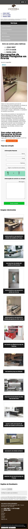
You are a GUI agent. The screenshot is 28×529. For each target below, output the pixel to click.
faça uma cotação (11, 140)
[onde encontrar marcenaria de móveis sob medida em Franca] (13, 224)
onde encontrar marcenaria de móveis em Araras (14, 291)
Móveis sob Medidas (6, 39)
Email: (23, 158)
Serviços (14, 23)
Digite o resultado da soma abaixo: (16, 167)
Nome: (23, 153)
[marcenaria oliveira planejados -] (14, 7)
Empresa (3, 513)
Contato (3, 517)
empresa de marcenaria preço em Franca (13, 477)
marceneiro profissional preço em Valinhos (13, 345)
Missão (3, 514)
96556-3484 (6, 16)
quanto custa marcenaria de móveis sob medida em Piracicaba (13, 424)
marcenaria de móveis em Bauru (14, 451)
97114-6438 (6, 15)
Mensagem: (22, 181)
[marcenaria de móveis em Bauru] (13, 439)
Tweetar (4, 65)
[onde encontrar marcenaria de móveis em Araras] (13, 279)
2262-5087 (6, 13)
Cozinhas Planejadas (6, 26)
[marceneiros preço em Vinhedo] (13, 360)
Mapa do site (4, 519)
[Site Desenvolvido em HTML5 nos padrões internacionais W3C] (12, 527)
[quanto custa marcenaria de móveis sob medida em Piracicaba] (13, 412)
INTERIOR (10, 489)
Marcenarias (4, 33)
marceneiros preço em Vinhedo (13, 371)
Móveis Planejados (6, 36)
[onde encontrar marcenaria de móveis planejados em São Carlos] (13, 306)
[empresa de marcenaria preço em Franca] (13, 465)
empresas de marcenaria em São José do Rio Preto (14, 397)
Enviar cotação (14, 203)
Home (2, 511)
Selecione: (4, 489)
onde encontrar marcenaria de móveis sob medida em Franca (14, 237)
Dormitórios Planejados (7, 29)
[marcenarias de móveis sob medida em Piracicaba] (13, 252)
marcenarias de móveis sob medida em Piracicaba (14, 264)
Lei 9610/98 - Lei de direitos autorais (20, 499)
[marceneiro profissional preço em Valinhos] (13, 333)
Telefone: (22, 163)
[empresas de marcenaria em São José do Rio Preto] (13, 385)
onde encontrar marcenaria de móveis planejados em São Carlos (13, 318)
